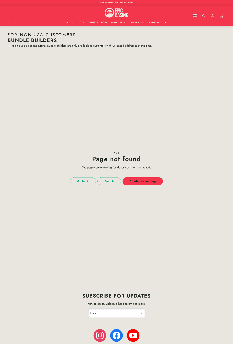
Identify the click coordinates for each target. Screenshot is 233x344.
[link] (213, 16)
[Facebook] (116, 335)
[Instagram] (100, 335)
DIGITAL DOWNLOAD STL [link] (106, 22)
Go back (83, 181)
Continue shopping (143, 181)
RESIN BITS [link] (74, 22)
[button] (11, 16)
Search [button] (109, 181)
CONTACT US (157, 22)
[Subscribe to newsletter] (141, 313)
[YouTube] (133, 335)
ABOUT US (137, 22)
